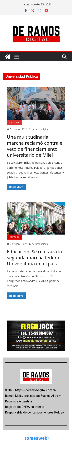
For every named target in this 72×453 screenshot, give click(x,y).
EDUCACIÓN (14, 237)
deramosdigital (40, 129)
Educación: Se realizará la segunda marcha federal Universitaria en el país (34, 257)
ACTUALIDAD (14, 122)
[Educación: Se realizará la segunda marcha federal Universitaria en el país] (36, 218)
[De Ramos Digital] (7, 56)
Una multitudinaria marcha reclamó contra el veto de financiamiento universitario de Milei (35, 146)
